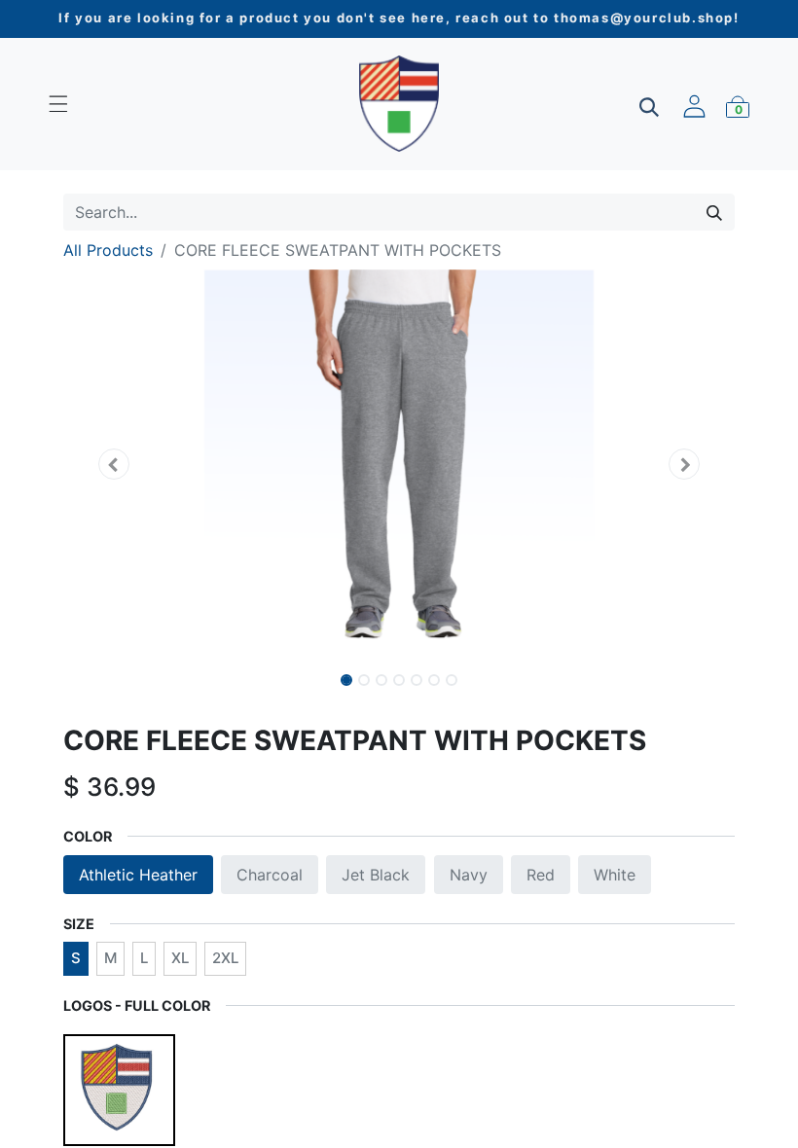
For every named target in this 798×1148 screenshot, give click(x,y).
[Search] (714, 212)
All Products (108, 250)
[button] (113, 464)
